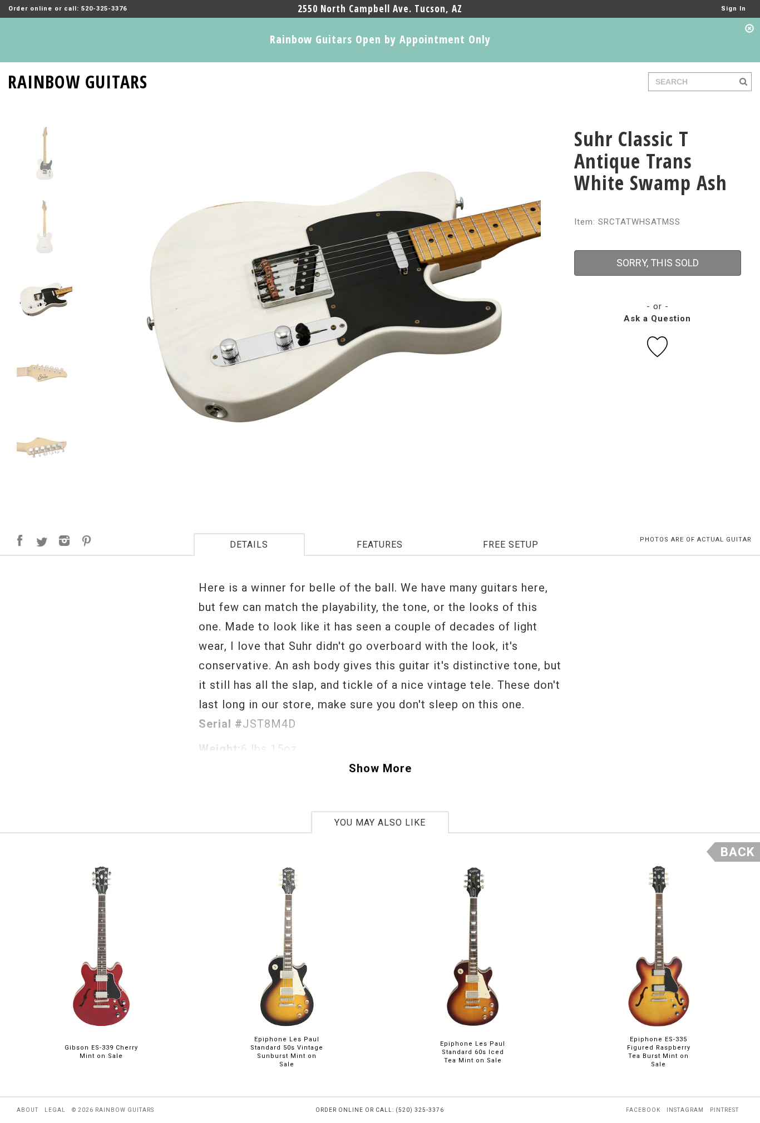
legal (55, 1110)
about (27, 1110)
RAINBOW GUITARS (77, 79)
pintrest (724, 1110)
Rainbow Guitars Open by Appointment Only (380, 39)
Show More (380, 768)
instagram (685, 1110)
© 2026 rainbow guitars (113, 1110)
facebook (643, 1110)
